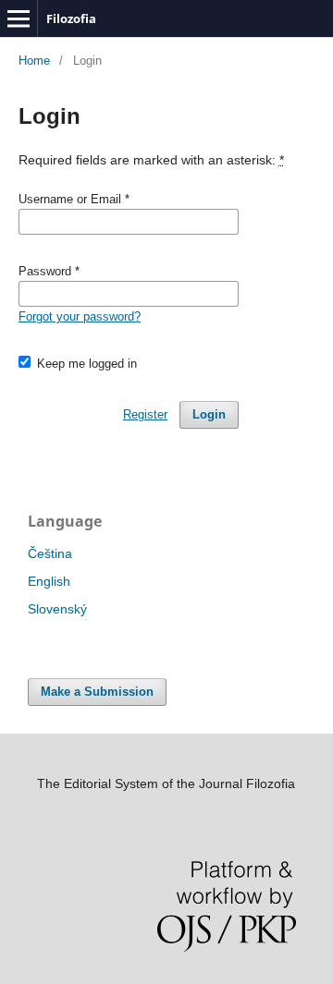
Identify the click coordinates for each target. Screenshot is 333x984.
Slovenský (57, 608)
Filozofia (71, 18)
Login (209, 414)
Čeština (50, 553)
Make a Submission (97, 692)
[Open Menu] (18, 18)
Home (34, 60)
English (49, 581)
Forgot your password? (79, 316)
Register (145, 414)
